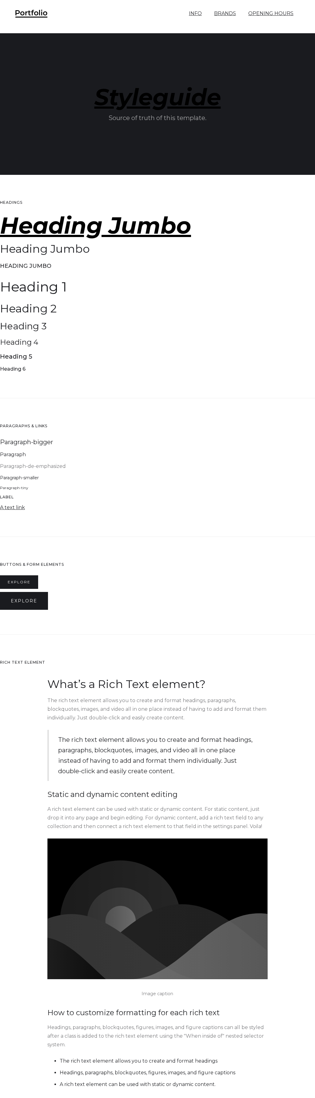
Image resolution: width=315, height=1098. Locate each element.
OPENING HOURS (270, 13)
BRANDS (225, 13)
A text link (12, 507)
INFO (195, 13)
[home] (31, 14)
